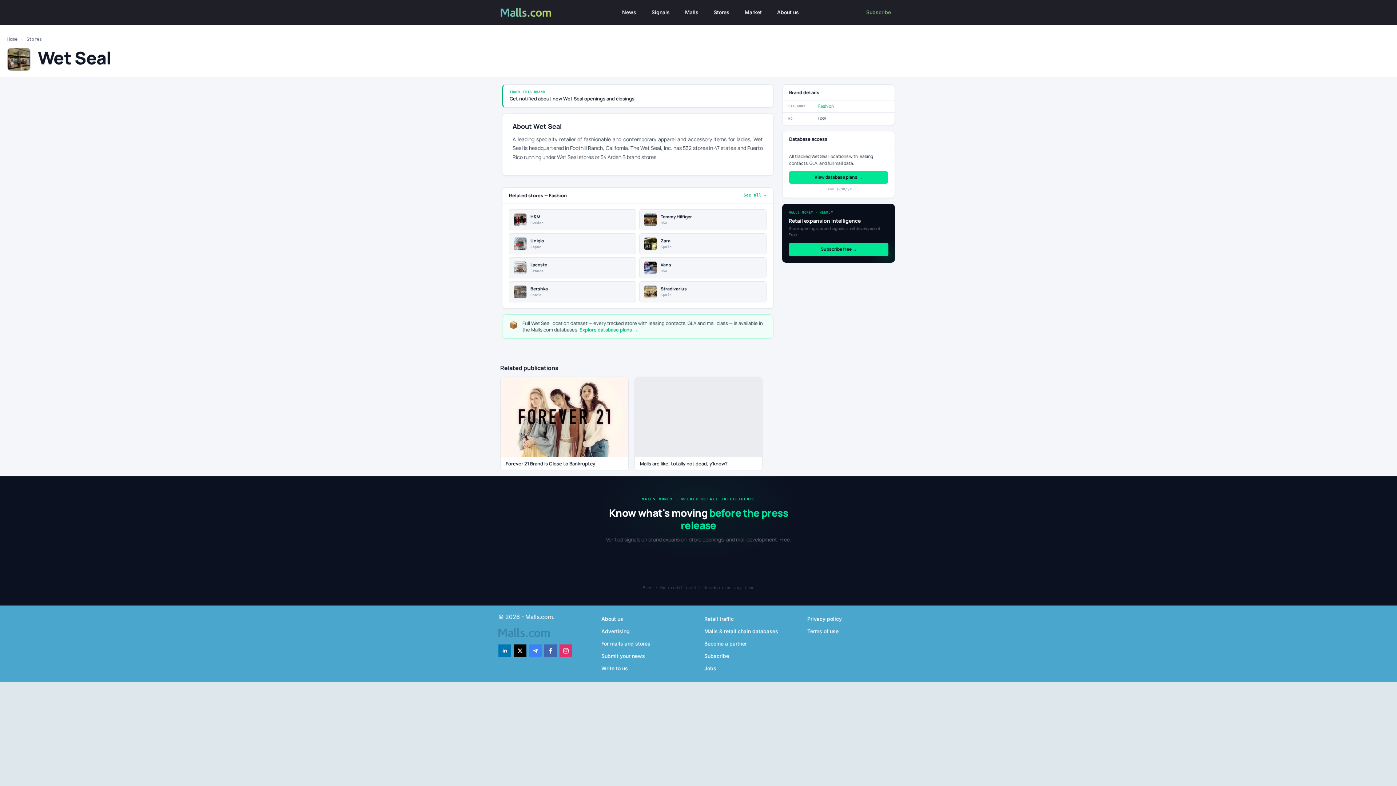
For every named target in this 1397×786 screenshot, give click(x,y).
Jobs (710, 668)
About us (788, 12)
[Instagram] (566, 650)
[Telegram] (535, 650)
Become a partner (725, 643)
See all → (755, 195)
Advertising (615, 631)
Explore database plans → (609, 329)
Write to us (614, 668)
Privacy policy (824, 619)
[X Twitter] (520, 650)
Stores (721, 12)
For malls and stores (625, 643)
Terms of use (823, 631)
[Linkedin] (504, 650)
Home (12, 39)
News (629, 12)
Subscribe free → (839, 249)
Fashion (826, 106)
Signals (661, 12)
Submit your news (623, 656)
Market (753, 12)
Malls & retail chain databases (741, 631)
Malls (691, 12)
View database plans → (839, 177)
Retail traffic (719, 619)
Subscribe (878, 12)
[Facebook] (550, 650)
